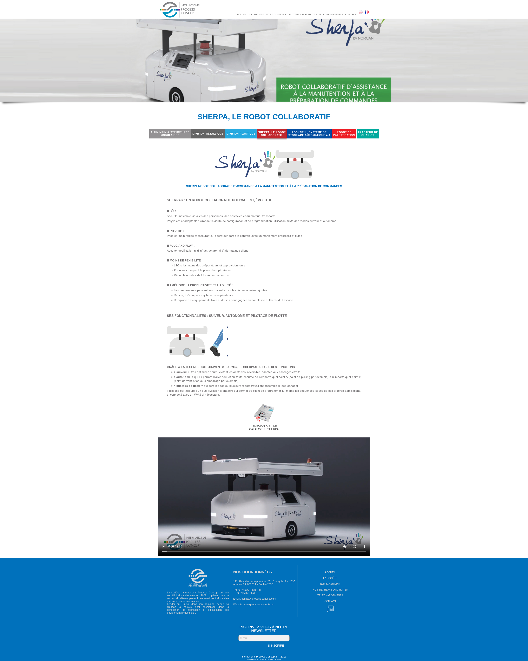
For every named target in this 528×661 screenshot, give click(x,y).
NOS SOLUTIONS (330, 583)
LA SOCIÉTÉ (330, 578)
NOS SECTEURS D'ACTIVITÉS (330, 589)
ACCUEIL (330, 572)
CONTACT (330, 601)
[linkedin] (330, 609)
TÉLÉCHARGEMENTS (330, 595)
